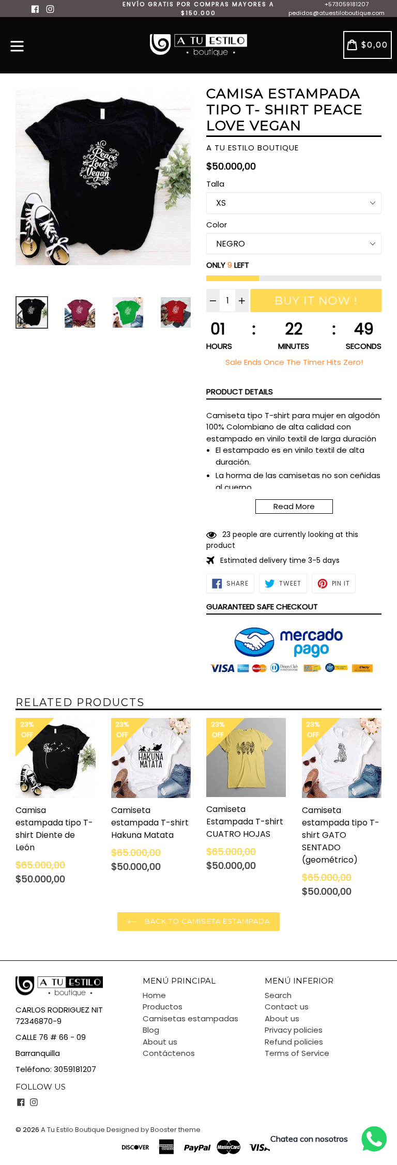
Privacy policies (294, 1029)
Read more (294, 506)
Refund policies (294, 1041)
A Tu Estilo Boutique (73, 1130)
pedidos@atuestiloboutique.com (336, 13)
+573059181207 (347, 4)
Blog (151, 1029)
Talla (215, 183)
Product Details (239, 391)
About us (160, 1041)
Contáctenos (169, 1053)
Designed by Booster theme (153, 1130)
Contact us (287, 1006)
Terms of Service (297, 1053)
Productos (162, 1006)
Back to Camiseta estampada (206, 921)
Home (154, 995)
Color (216, 224)
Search (278, 995)
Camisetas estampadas (190, 1018)
